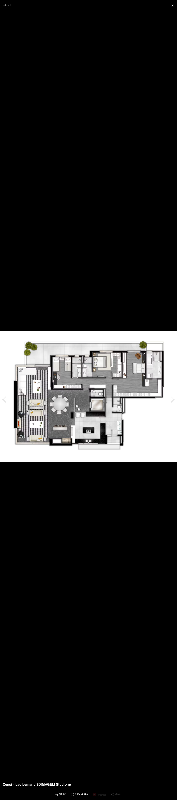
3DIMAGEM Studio (51, 784)
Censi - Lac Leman (18, 784)
